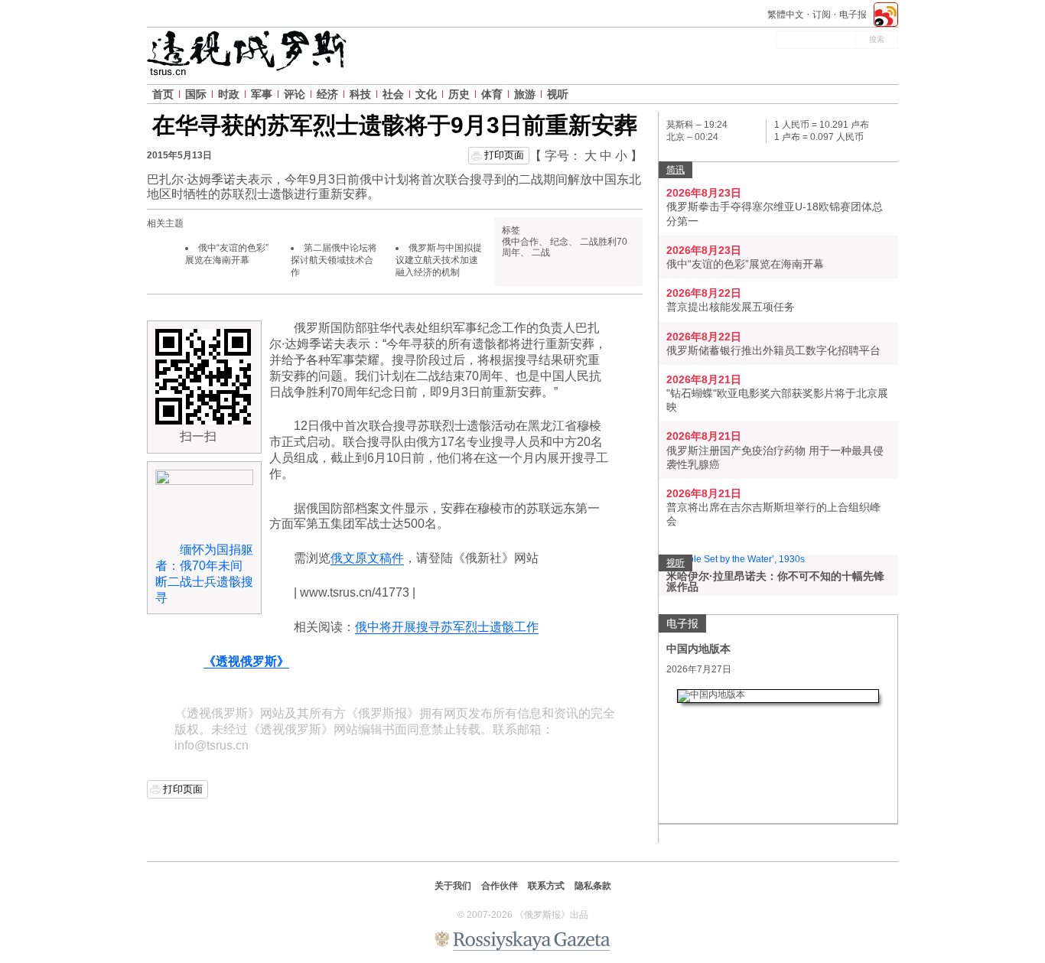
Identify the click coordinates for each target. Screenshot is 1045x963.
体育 (492, 94)
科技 (360, 94)
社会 (393, 94)
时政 (228, 94)
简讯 (675, 169)
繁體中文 (785, 14)
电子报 (853, 14)
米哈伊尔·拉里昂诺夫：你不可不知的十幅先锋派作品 (775, 581)
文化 (426, 94)
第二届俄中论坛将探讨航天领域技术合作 (334, 259)
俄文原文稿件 (367, 557)
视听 (557, 94)
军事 (261, 94)
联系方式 (546, 885)
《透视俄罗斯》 (246, 661)
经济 (327, 94)
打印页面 (504, 155)
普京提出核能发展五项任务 (730, 307)
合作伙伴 (499, 885)
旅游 (525, 94)
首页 (163, 94)
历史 (459, 94)
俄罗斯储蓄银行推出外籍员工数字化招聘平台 (773, 350)
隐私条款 (593, 885)
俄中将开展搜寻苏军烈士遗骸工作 (447, 626)
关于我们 (453, 885)
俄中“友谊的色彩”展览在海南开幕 (227, 253)
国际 (196, 94)
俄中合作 (520, 241)
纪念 (559, 241)
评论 (294, 94)
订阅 (821, 14)
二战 (541, 252)
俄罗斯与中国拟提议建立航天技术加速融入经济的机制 (439, 259)
